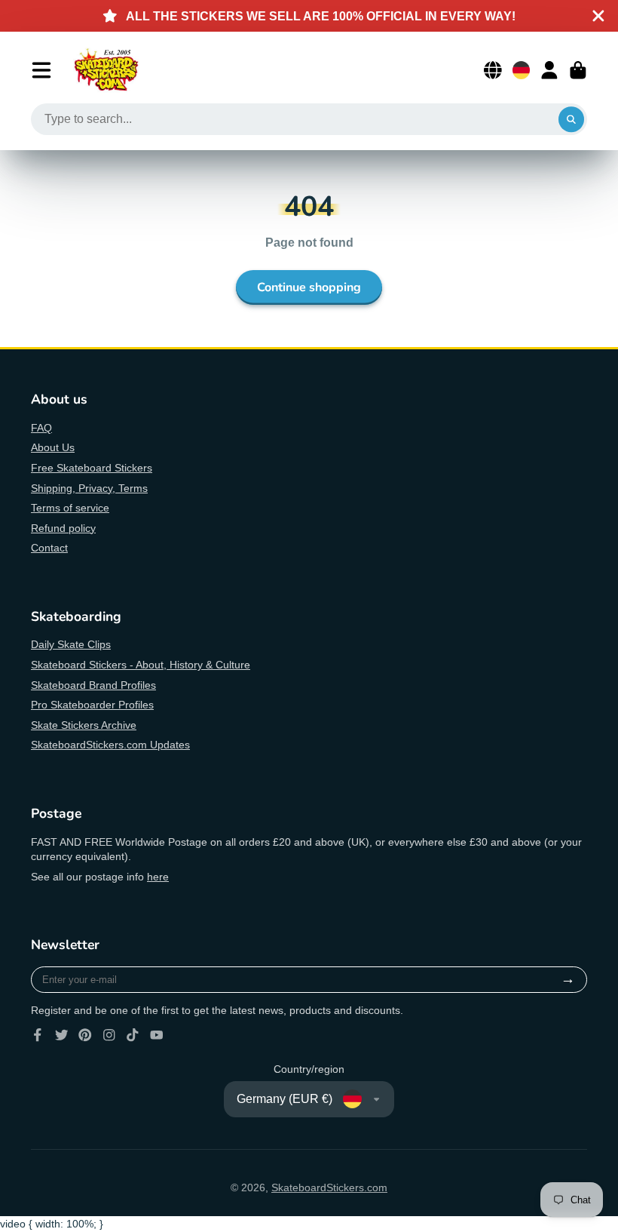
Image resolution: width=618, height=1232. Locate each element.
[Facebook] (37, 1035)
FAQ (41, 428)
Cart (578, 70)
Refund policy (63, 528)
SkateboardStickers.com (329, 1187)
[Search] (571, 119)
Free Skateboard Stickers (91, 468)
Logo (106, 70)
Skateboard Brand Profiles (93, 685)
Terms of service (70, 508)
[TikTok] (132, 1035)
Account (549, 70)
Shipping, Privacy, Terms (89, 488)
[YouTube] (157, 1035)
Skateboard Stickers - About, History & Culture (140, 665)
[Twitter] (62, 1035)
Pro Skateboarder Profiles (92, 705)
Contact (49, 548)
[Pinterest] (85, 1035)
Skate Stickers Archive (83, 725)
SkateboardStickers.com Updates (110, 745)
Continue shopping (309, 287)
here (158, 877)
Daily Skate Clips (71, 644)
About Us (53, 447)
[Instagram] (109, 1035)
